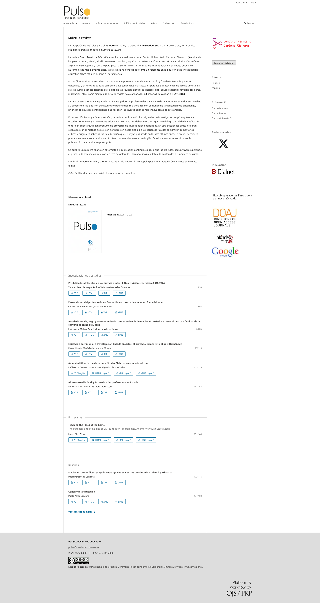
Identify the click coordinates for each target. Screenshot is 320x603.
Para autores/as (219, 112)
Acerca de (69, 23)
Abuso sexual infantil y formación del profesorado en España (103, 382)
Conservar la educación (81, 491)
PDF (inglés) (79, 373)
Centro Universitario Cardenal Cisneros (164, 57)
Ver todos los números (80, 511)
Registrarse (241, 2)
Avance (86, 23)
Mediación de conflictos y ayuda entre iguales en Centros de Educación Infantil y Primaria (120, 472)
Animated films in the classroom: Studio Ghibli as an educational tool (108, 363)
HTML (90, 293)
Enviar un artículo (224, 62)
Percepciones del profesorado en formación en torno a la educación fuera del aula (115, 302)
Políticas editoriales (134, 23)
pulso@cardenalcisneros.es (83, 547)
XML (105, 293)
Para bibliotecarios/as (222, 117)
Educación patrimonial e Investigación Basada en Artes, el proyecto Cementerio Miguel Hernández (125, 343)
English (216, 82)
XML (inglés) (124, 373)
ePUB (120, 293)
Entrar (253, 2)
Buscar (250, 23)
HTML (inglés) (102, 373)
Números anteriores (107, 23)
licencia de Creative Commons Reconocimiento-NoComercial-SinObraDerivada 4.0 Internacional (148, 566)
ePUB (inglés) (147, 373)
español (216, 87)
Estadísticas (187, 23)
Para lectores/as (220, 107)
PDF (75, 293)
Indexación (169, 23)
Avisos (154, 23)
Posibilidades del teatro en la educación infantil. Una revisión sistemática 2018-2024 (116, 283)
